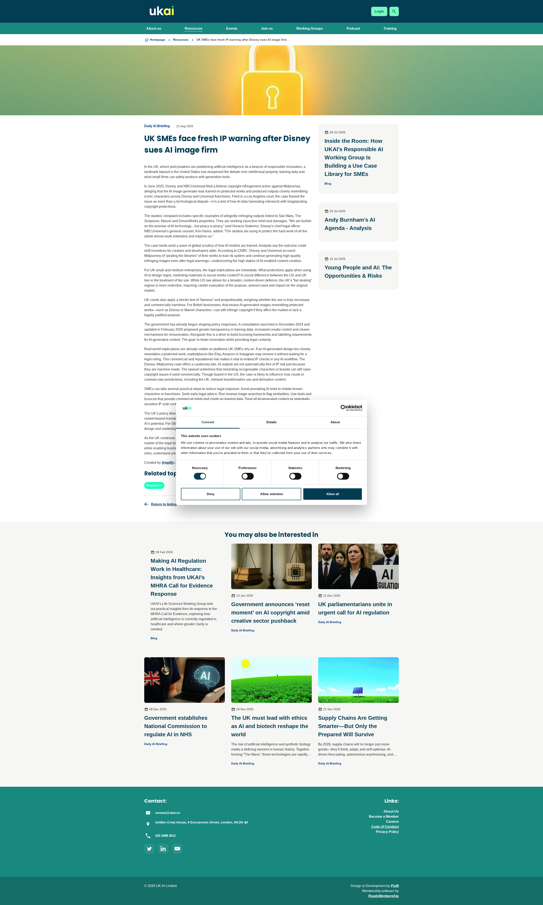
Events (231, 28)
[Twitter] (149, 849)
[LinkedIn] (163, 849)
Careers (392, 821)
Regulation (154, 485)
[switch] (248, 476)
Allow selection (271, 494)
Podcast (353, 28)
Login (379, 11)
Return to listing (164, 504)
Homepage (157, 39)
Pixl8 (395, 886)
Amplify (168, 462)
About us (153, 28)
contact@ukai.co (167, 812)
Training (390, 28)
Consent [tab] (208, 422)
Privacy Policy (387, 832)
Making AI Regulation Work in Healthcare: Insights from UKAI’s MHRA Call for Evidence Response (182, 577)
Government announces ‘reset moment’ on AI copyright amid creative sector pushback (270, 612)
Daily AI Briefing (157, 126)
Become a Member (384, 816)
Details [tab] (271, 422)
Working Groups (309, 28)
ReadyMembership (383, 896)
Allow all (332, 494)
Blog (328, 183)
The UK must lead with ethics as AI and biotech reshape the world (269, 726)
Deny (210, 494)
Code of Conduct (385, 826)
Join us (267, 28)
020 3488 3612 (165, 835)
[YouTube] (177, 849)
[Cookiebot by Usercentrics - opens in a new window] (343, 408)
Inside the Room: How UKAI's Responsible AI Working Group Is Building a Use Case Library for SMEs (354, 157)
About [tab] (335, 422)
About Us (391, 811)
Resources (193, 28)
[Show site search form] (394, 11)
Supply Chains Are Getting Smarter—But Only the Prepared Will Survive (352, 726)
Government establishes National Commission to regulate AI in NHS (175, 726)
